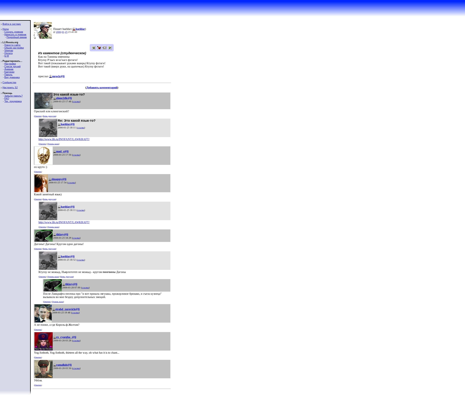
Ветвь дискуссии (49, 116)
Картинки (9, 72)
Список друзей (12, 66)
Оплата (8, 53)
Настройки (10, 63)
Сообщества (9, 82)
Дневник (8, 69)
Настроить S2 (10, 87)
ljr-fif (6, 56)
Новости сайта (12, 45)
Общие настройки (14, 47)
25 (66, 32)
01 (63, 32)
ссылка (76, 101)
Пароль (8, 74)
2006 (58, 32)
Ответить (38, 116)
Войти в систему (12, 24)
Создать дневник (13, 31)
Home (6, 29)
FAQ (6, 98)
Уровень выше (53, 144)
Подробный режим (17, 37)
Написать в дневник (15, 34)
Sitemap (8, 50)
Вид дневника (12, 77)
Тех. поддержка (13, 101)
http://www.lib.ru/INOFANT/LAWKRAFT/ (64, 139)
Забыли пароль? (13, 95)
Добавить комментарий (101, 87)
